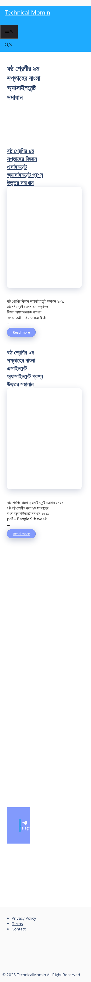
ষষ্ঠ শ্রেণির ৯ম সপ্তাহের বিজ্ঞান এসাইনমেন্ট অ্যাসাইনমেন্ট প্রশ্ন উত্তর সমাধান (25, 166)
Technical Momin (27, 12)
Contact (19, 929)
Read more (21, 332)
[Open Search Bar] (8, 45)
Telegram (20, 828)
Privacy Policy (24, 918)
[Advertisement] (28, 124)
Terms (17, 923)
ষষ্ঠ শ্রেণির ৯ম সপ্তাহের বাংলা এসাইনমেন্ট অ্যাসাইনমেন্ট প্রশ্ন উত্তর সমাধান (25, 368)
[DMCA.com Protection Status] (37, 969)
